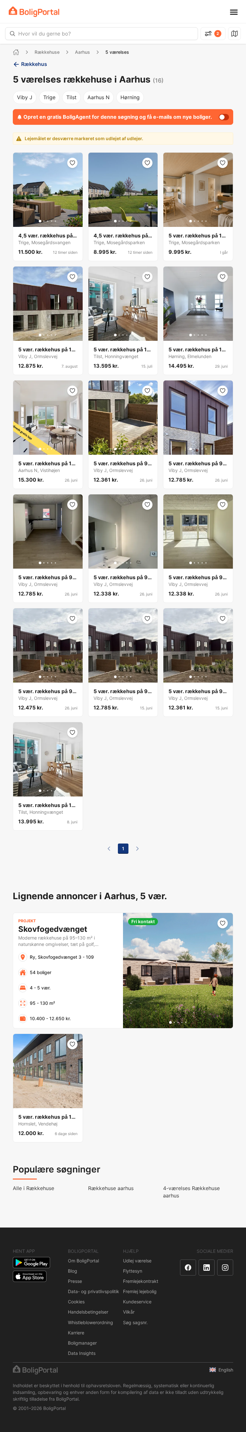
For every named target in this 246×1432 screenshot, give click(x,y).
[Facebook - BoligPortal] (188, 1268)
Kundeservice (137, 1301)
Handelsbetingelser (88, 1312)
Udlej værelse (137, 1260)
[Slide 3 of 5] (48, 221)
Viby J (24, 97)
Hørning (130, 97)
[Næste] (137, 849)
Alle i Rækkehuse (33, 1188)
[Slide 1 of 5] (40, 221)
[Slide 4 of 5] (51, 221)
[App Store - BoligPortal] (29, 1276)
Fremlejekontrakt (140, 1281)
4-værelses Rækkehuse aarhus (191, 1192)
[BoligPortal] (34, 11)
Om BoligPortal (83, 1260)
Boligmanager (82, 1343)
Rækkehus (34, 64)
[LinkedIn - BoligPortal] (207, 1268)
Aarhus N (98, 97)
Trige (49, 97)
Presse (75, 1281)
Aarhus (82, 52)
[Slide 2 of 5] (44, 221)
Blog (72, 1271)
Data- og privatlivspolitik (93, 1291)
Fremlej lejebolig (140, 1291)
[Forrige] (109, 849)
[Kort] (234, 33)
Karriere (76, 1332)
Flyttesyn (132, 1271)
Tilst (71, 97)
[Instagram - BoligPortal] (225, 1268)
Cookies (76, 1301)
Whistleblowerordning (90, 1322)
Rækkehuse (47, 52)
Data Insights (81, 1353)
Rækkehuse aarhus (111, 1188)
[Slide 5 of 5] (55, 221)
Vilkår (129, 1312)
